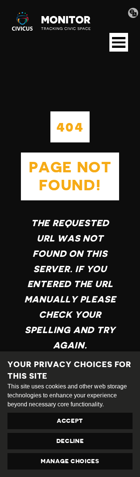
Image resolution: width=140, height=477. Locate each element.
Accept (70, 421)
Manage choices (70, 461)
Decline (70, 441)
